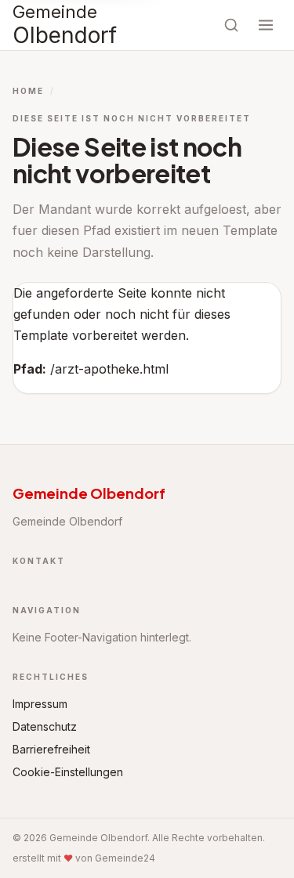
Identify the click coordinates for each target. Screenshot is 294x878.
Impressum (40, 703)
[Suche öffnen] (231, 25)
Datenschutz (45, 726)
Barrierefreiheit (51, 749)
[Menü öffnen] (265, 25)
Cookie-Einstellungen (68, 772)
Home (28, 91)
